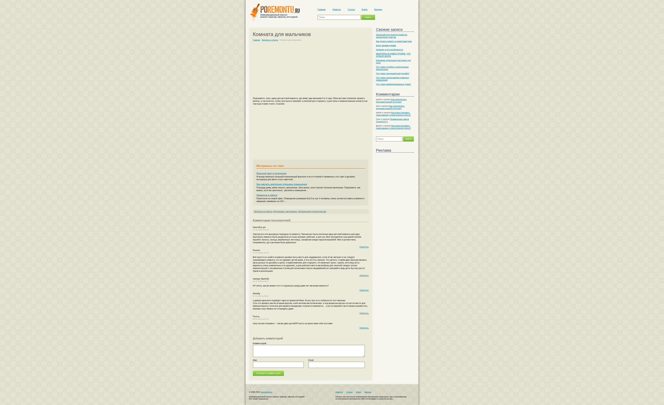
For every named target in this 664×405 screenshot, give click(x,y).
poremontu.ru (266, 392)
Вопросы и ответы (263, 211)
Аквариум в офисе (266, 195)
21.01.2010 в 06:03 (261, 296)
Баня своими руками (386, 45)
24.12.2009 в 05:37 (261, 281)
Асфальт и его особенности (389, 49)
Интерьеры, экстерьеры (285, 211)
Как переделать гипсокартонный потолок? (391, 100)
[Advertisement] (311, 70)
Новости (337, 9)
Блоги (364, 9)
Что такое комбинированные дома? (393, 84)
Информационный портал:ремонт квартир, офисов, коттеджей (278, 16)
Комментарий (259, 343)
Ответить (364, 247)
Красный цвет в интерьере (271, 173)
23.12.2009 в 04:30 (261, 230)
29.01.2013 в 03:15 (261, 319)
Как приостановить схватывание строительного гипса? (393, 113)
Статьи (351, 9)
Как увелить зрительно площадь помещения (281, 184)
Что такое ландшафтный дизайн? (392, 73)
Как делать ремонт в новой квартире (394, 41)
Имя (255, 360)
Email (311, 360)
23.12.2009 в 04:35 (261, 253)
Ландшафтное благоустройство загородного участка (391, 36)
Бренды (378, 9)
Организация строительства (312, 211)
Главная (321, 9)
